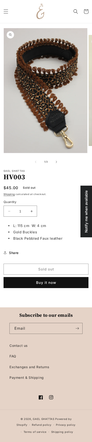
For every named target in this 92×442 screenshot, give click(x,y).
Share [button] (14, 253)
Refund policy (41, 424)
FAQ (12, 356)
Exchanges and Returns (29, 367)
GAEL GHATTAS (43, 419)
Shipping (9, 194)
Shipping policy (62, 432)
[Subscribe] (77, 328)
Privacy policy (65, 424)
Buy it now (46, 282)
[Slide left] (35, 162)
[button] (6, 11)
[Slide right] (56, 162)
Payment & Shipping (26, 377)
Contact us (18, 346)
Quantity (10, 202)
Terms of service (35, 432)
